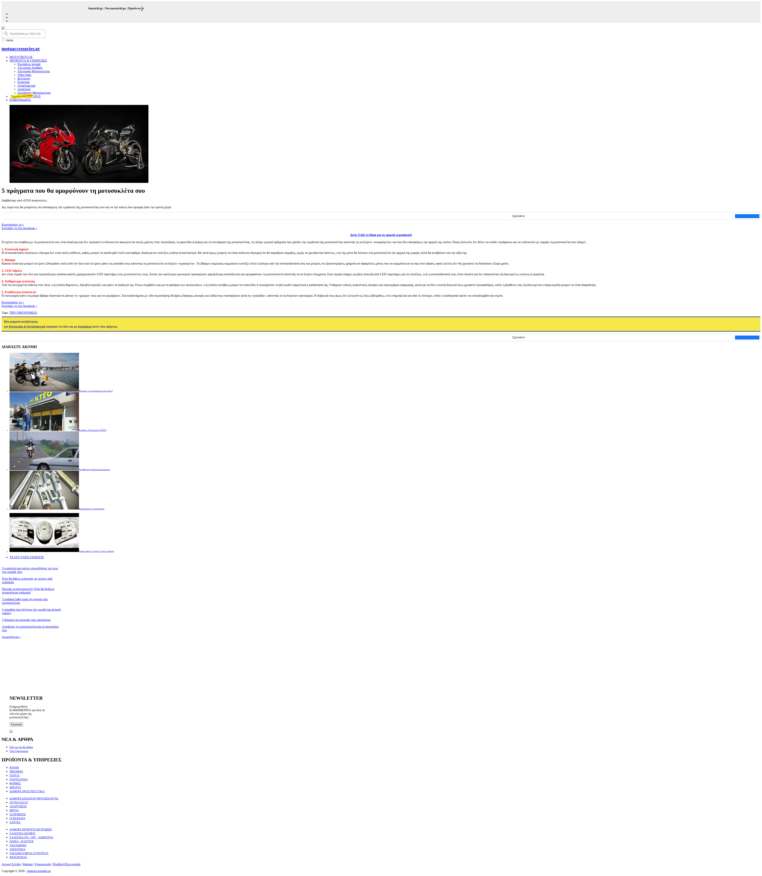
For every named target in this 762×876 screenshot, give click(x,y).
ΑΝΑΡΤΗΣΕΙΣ (18, 806)
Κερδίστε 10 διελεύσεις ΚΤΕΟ (92, 430)
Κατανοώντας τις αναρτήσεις (91, 509)
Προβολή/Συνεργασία (66, 864)
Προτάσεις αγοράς (29, 64)
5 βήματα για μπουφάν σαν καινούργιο (26, 620)
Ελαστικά (23, 82)
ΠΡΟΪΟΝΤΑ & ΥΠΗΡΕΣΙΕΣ (28, 60)
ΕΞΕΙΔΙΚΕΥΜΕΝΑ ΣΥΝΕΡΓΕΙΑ (29, 853)
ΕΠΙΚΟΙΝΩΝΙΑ (20, 100)
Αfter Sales (24, 75)
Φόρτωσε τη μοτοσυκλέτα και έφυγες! (96, 391)
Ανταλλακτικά (26, 85)
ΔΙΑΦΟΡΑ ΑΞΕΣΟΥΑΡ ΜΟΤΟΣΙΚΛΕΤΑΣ (34, 798)
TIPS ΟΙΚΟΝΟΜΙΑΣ (23, 312)
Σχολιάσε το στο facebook (19, 228)
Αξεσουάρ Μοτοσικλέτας (33, 71)
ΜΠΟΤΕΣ (15, 787)
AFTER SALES (19, 802)
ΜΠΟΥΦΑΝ (16, 771)
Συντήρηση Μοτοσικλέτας (34, 92)
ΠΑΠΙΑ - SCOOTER (22, 841)
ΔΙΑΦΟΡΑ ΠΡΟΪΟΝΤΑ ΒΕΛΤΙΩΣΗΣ (31, 829)
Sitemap (28, 864)
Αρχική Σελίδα (11, 864)
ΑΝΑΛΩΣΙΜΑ (18, 845)
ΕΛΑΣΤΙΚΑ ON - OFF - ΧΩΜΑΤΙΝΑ (31, 837)
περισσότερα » (11, 637)
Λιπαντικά (23, 89)
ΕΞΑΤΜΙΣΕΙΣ (18, 814)
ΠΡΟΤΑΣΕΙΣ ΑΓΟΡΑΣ (26, 96)
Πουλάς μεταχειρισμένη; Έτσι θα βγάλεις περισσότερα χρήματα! (28, 590)
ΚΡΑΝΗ (14, 767)
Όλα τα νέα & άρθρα (21, 747)
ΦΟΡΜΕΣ (15, 783)
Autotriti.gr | (82, 8)
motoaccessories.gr (21, 48)
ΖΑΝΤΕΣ (15, 822)
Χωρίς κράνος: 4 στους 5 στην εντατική (96, 551)
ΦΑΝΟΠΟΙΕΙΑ (18, 857)
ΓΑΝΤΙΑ (14, 775)
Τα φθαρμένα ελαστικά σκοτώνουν (94, 469)
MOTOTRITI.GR (21, 57)
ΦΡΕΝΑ (14, 810)
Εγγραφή (16, 724)
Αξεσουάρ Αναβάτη (29, 67)
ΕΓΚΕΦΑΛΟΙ (17, 818)
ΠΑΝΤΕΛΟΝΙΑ (19, 779)
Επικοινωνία (43, 864)
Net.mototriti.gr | (102, 8)
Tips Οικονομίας (19, 751)
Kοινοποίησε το (13, 224)
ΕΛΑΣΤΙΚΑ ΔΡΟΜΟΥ (23, 833)
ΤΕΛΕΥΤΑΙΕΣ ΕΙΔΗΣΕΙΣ (27, 557)
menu (9, 40)
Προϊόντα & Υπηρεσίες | (130, 8)
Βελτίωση (23, 78)
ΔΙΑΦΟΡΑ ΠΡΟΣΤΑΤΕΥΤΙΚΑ (27, 791)
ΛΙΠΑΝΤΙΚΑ (17, 849)
